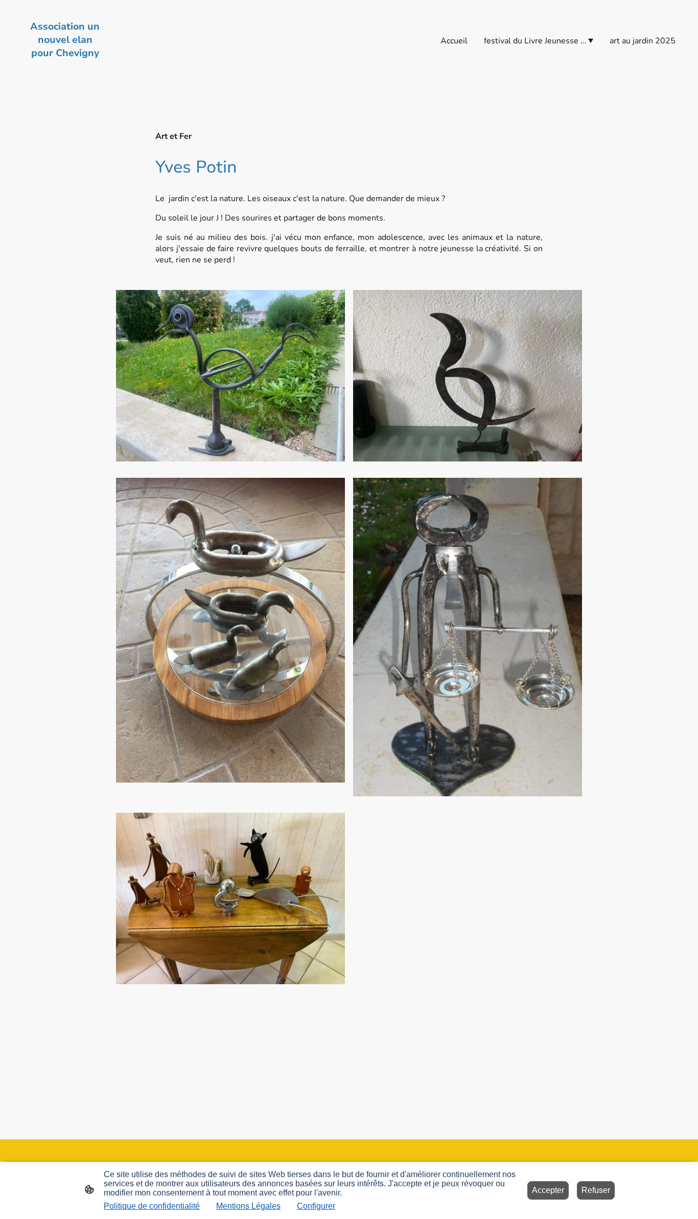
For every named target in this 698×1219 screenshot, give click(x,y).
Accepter (548, 1190)
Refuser (595, 1190)
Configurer (316, 1206)
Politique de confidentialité (152, 1206)
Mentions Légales (248, 1206)
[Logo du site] (65, 69)
